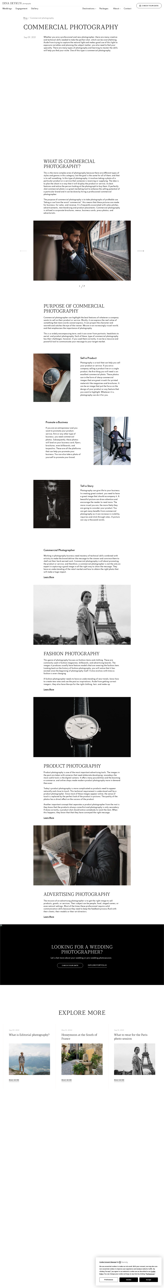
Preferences (108, 1280)
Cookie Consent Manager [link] (107, 1262)
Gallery (34, 9)
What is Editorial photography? (29, 1035)
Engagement (21, 9)
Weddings (7, 9)
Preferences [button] (150, 1274)
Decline (128, 1280)
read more (14, 1080)
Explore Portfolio (97, 965)
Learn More (49, 577)
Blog (25, 18)
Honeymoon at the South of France (79, 1036)
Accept (148, 1280)
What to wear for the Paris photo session (130, 1036)
